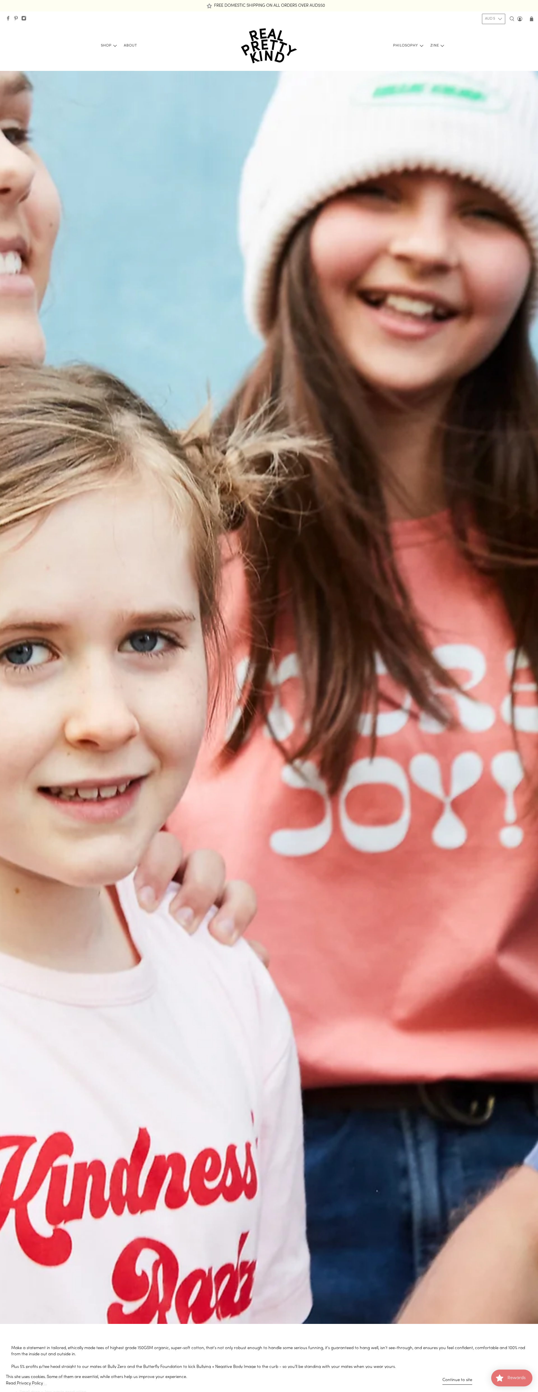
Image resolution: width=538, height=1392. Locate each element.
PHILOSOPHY (405, 45)
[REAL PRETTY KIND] (269, 45)
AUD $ (490, 18)
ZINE (434, 45)
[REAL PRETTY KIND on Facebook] (9, 20)
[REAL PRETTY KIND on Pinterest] (17, 20)
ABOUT (130, 45)
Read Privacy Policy (24, 1383)
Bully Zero (117, 1367)
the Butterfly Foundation (159, 1367)
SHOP (106, 45)
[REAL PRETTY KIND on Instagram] (25, 20)
